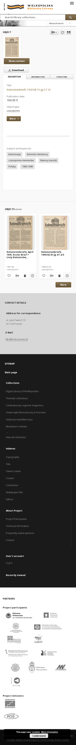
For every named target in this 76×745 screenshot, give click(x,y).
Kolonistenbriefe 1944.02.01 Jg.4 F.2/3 (52, 253)
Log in (9, 562)
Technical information (17, 526)
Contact (10, 540)
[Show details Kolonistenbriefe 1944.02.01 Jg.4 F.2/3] (67, 275)
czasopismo (13, 110)
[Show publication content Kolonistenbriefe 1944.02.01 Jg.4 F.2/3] (59, 275)
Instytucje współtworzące (19, 419)
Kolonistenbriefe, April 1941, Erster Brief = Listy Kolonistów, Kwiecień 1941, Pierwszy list (20, 254)
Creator (10, 478)
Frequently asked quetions (20, 533)
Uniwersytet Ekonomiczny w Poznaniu (26, 412)
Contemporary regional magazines (24, 405)
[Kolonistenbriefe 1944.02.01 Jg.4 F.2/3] (55, 233)
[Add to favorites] (62, 32)
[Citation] (68, 32)
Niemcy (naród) (48, 160)
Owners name (13, 471)
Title (8, 464)
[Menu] (71, 3)
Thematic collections (17, 398)
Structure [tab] (61, 77)
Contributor (12, 485)
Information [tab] (38, 77)
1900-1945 (27, 166)
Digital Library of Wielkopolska (22, 391)
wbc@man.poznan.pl (17, 339)
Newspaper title (14, 492)
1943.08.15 (12, 100)
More (63, 284)
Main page (11, 372)
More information (49, 732)
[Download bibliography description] (16, 275)
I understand (39, 735)
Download (17, 70)
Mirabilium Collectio (16, 426)
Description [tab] (14, 77)
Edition (9, 499)
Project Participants (16, 519)
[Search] (70, 17)
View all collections (16, 437)
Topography (12, 457)
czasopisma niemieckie (21, 160)
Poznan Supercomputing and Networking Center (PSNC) (38, 739)
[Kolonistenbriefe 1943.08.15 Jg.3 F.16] (12, 47)
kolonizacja (14, 154)
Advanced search (56, 23)
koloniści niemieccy (37, 154)
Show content (17, 61)
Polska (12, 166)
